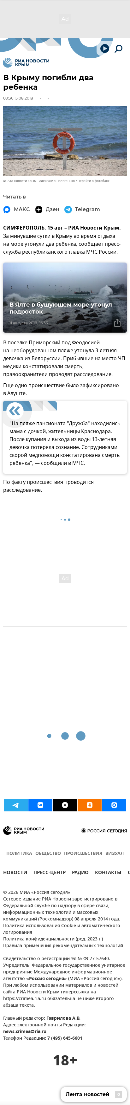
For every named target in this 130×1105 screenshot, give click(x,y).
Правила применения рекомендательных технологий (63, 946)
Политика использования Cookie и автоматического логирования (61, 929)
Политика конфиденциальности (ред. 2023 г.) (53, 939)
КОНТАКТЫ (108, 873)
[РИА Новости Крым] (26, 62)
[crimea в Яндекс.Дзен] (65, 805)
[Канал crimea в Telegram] (16, 805)
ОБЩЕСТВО (48, 853)
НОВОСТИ (15, 873)
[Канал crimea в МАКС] (114, 805)
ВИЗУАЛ (114, 853)
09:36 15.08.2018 (18, 98)
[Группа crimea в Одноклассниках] (90, 805)
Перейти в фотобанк (93, 181)
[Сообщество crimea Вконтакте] (40, 805)
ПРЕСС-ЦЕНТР (49, 873)
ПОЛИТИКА (19, 853)
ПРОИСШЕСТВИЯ (83, 853)
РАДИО (80, 873)
